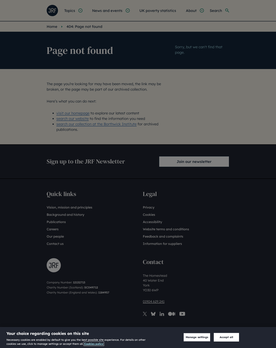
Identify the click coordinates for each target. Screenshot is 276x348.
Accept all (226, 337)
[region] (138, 337)
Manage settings (197, 337)
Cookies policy (93, 343)
